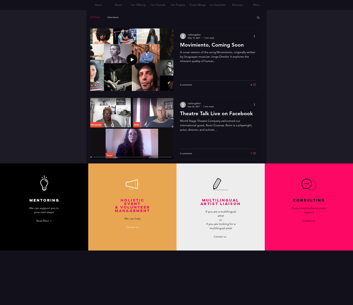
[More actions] (255, 36)
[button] (258, 18)
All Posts (95, 17)
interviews (113, 17)
